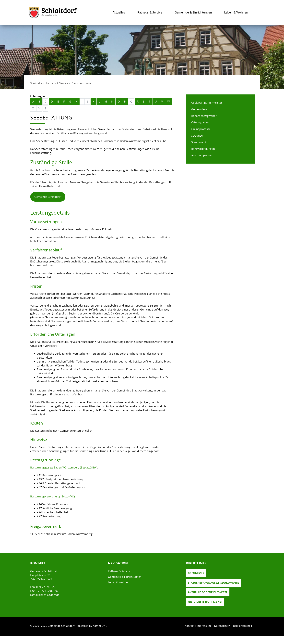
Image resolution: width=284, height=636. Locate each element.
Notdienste (205, 602)
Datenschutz (222, 626)
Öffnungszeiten (200, 122)
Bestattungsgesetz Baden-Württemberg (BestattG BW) (63, 467)
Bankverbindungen (203, 149)
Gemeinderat (199, 109)
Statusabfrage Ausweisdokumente (213, 582)
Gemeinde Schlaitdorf (47, 197)
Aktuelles (119, 12)
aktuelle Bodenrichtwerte (207, 592)
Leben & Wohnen (236, 12)
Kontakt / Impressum (198, 626)
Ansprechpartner (202, 155)
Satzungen (197, 135)
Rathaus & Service (149, 12)
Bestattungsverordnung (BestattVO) (52, 496)
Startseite (36, 83)
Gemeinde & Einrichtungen (193, 12)
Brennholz (196, 573)
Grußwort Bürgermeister (206, 102)
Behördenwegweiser (204, 116)
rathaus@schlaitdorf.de (44, 595)
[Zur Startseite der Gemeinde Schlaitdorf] (53, 12)
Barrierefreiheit (242, 626)
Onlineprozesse (201, 129)
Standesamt (198, 142)
